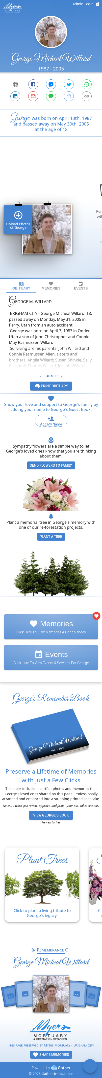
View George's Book (51, 815)
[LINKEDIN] (15, 96)
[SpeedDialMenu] (90, 1066)
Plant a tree (51, 537)
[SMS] (51, 96)
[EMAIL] (33, 96)
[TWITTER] (69, 84)
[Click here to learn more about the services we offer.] (51, 1031)
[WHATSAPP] (87, 84)
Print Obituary (54, 386)
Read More (51, 376)
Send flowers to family (51, 465)
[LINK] (87, 96)
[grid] (51, 215)
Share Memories (54, 1055)
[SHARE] (69, 96)
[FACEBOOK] (33, 84)
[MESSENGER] (51, 84)
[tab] (21, 286)
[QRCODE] (15, 84)
